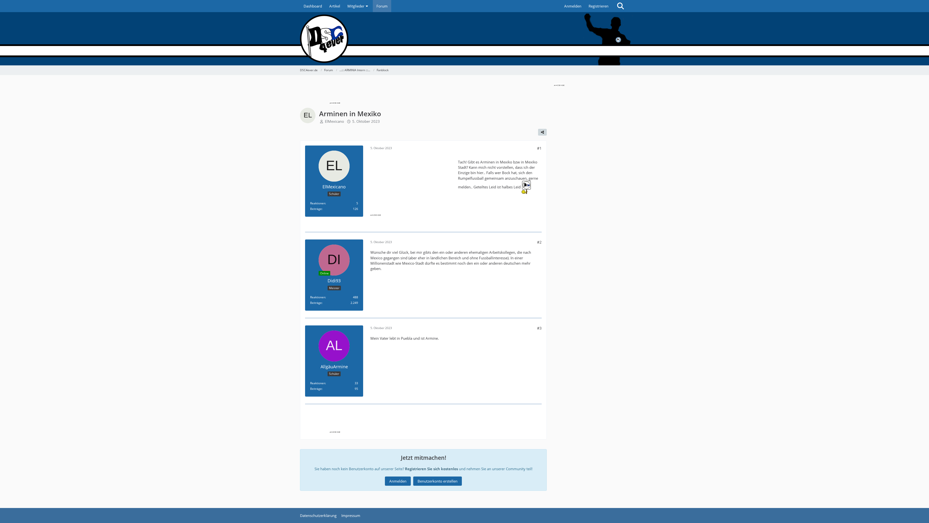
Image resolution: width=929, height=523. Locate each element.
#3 (539, 328)
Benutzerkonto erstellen (437, 481)
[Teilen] (542, 132)
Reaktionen (317, 203)
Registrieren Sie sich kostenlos (431, 468)
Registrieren (598, 6)
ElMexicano (334, 121)
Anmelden (572, 6)
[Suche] (620, 6)
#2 (539, 242)
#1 (539, 148)
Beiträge (316, 209)
